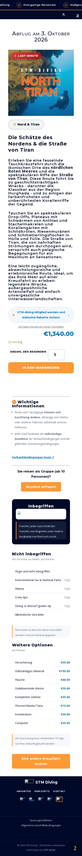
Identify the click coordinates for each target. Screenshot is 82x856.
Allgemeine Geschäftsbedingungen (41, 825)
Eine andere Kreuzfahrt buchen (41, 761)
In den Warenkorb (41, 367)
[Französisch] (41, 799)
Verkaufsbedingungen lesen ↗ (33, 457)
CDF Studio (49, 850)
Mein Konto (42, 791)
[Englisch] (50, 799)
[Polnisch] (23, 799)
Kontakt (59, 791)
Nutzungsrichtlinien (41, 820)
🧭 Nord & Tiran (26, 124)
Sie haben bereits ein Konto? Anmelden (41, 326)
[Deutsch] (59, 799)
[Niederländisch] (32, 799)
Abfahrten (24, 791)
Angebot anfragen (41, 487)
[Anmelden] (63, 14)
